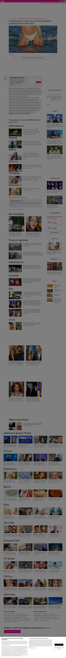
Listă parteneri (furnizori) (32, 647)
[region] (33, 647)
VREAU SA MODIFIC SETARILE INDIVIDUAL (59, 648)
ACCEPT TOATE (59, 644)
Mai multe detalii (7, 644)
